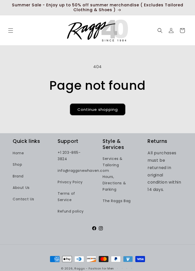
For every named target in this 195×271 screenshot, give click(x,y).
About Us (21, 187)
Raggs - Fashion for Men (94, 268)
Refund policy (71, 211)
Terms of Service (66, 196)
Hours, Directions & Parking (114, 183)
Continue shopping (97, 109)
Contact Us (23, 199)
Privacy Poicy (70, 182)
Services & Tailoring (113, 162)
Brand (18, 176)
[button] (10, 30)
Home (18, 153)
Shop (17, 164)
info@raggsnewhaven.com (83, 170)
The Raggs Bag (117, 200)
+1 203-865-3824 (69, 155)
